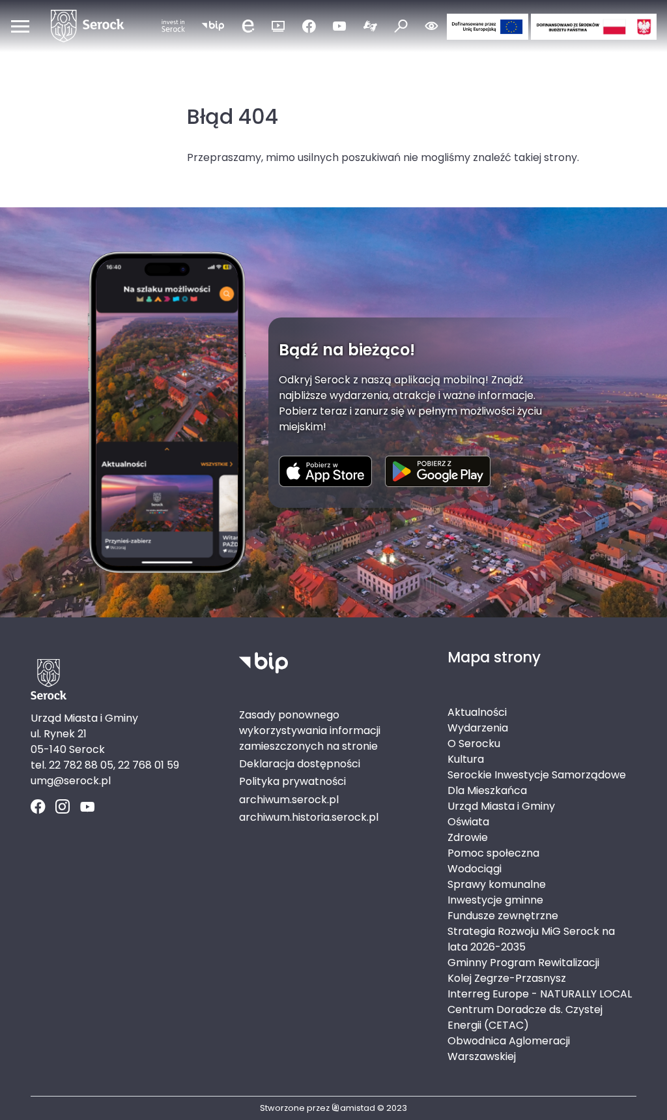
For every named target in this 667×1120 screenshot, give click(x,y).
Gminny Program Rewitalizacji (523, 962)
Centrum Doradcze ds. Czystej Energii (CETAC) (525, 1017)
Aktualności (477, 712)
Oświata (468, 821)
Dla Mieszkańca (487, 790)
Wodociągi (474, 868)
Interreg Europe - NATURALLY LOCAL (539, 993)
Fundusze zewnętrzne (502, 915)
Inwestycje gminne (495, 899)
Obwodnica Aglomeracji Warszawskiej (508, 1048)
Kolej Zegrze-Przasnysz (506, 978)
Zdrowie (467, 837)
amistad (357, 1107)
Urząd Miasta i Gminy (501, 806)
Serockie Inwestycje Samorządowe (536, 774)
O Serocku (473, 743)
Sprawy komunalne (496, 884)
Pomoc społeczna (493, 853)
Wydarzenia (477, 727)
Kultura (465, 759)
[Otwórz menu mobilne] (20, 26)
